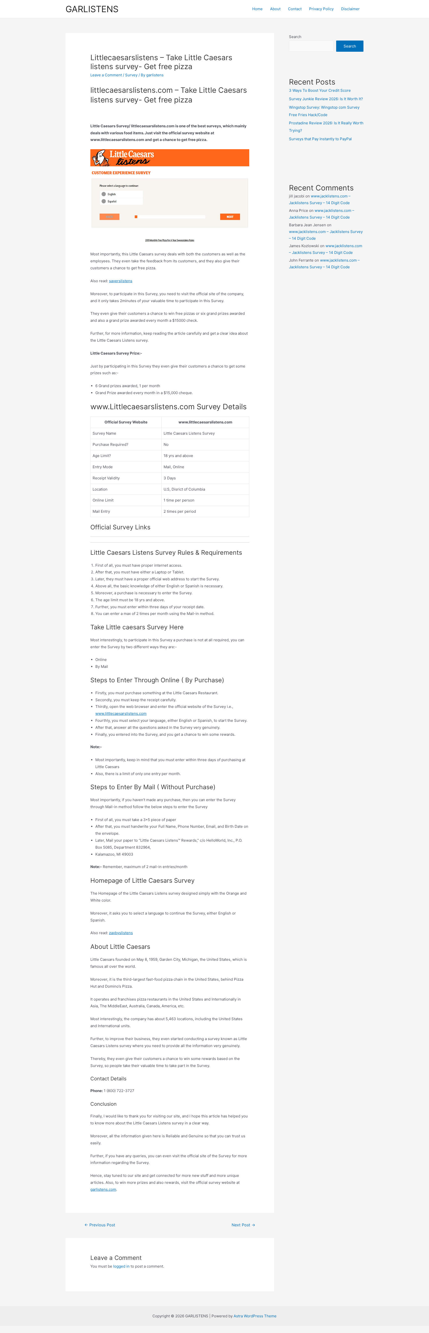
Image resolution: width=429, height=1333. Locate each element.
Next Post (243, 1225)
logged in (121, 1266)
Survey (131, 75)
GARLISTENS (92, 9)
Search (295, 36)
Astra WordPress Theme (255, 1316)
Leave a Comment (106, 75)
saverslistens (120, 280)
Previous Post (99, 1225)
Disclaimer (350, 8)
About (275, 8)
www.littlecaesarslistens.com (120, 713)
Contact (295, 8)
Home (257, 8)
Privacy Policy (321, 8)
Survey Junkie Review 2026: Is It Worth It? (326, 98)
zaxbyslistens (121, 932)
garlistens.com (103, 1189)
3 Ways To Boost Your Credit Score (320, 90)
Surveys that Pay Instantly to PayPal (320, 139)
